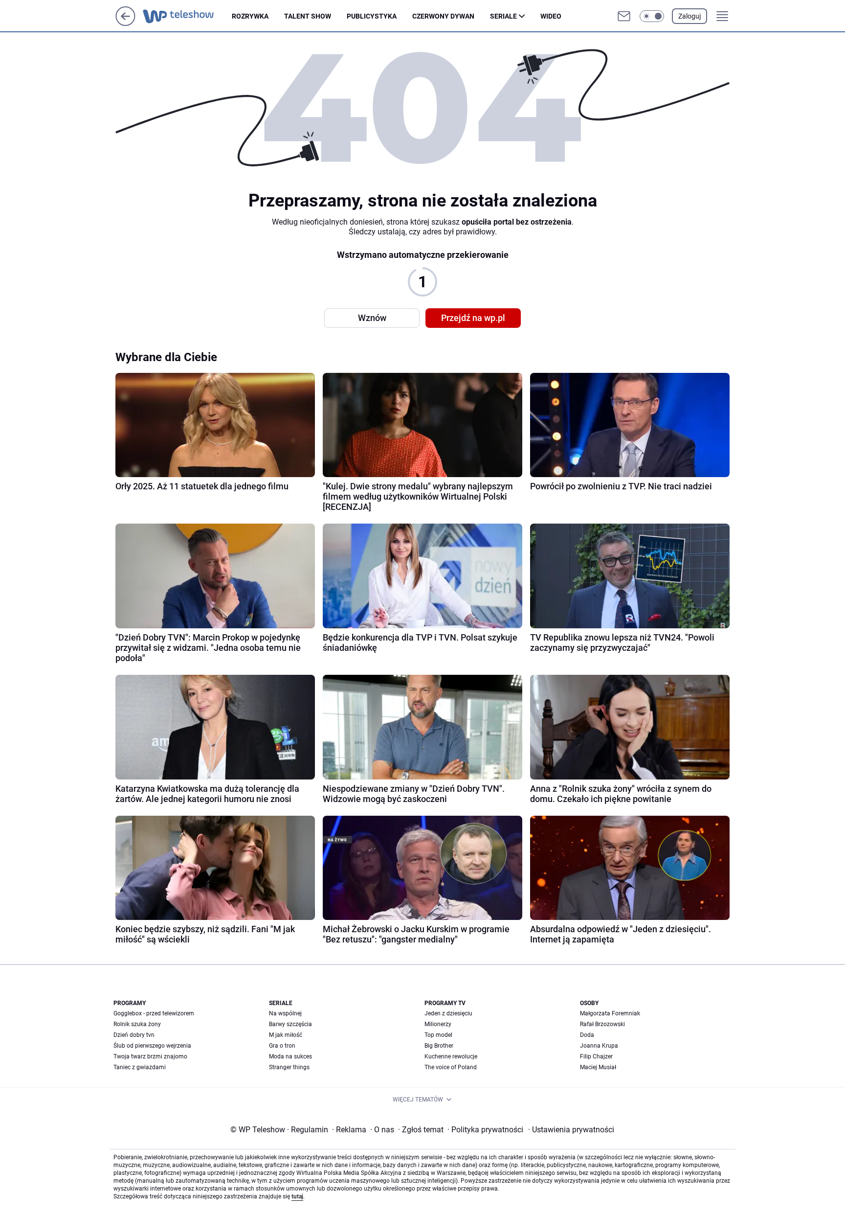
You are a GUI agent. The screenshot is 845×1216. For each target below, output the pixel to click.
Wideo (550, 16)
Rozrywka (250, 16)
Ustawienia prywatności (571, 1129)
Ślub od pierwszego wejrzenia (152, 1045)
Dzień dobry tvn (134, 1035)
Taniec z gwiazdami (139, 1067)
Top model (438, 1035)
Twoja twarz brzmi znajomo (150, 1056)
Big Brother (438, 1045)
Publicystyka (372, 16)
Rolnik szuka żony (137, 1024)
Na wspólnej (285, 1013)
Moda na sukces (290, 1056)
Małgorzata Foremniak (610, 1013)
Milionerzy (437, 1024)
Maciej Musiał (598, 1067)
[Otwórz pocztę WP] (624, 16)
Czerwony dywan (443, 16)
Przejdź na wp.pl (473, 318)
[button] (652, 16)
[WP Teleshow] (187, 16)
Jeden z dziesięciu (448, 1013)
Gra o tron (282, 1045)
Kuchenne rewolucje (450, 1056)
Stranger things (289, 1067)
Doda (587, 1035)
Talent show (307, 16)
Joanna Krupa (599, 1045)
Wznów (372, 318)
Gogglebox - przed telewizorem (153, 1013)
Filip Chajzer (596, 1056)
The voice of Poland (450, 1067)
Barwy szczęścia (290, 1024)
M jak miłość (285, 1035)
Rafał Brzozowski (602, 1024)
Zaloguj (689, 16)
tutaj (297, 1196)
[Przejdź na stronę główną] (125, 23)
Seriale (503, 16)
